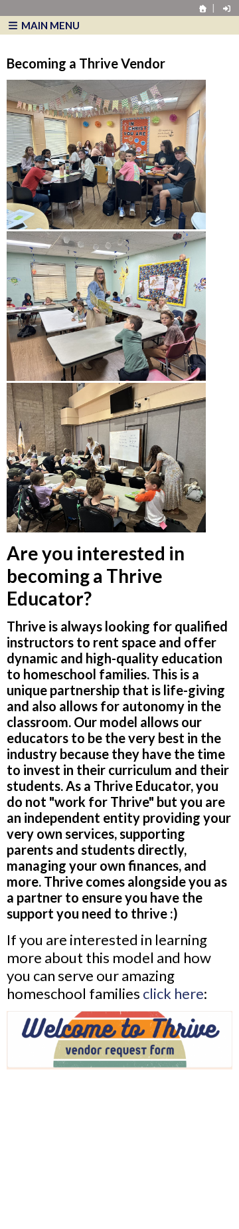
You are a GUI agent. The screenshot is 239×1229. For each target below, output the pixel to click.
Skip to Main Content (72, 1176)
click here (173, 993)
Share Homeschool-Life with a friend (96, 1188)
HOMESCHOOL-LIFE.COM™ (81, 1210)
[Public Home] (203, 8)
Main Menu (49, 25)
